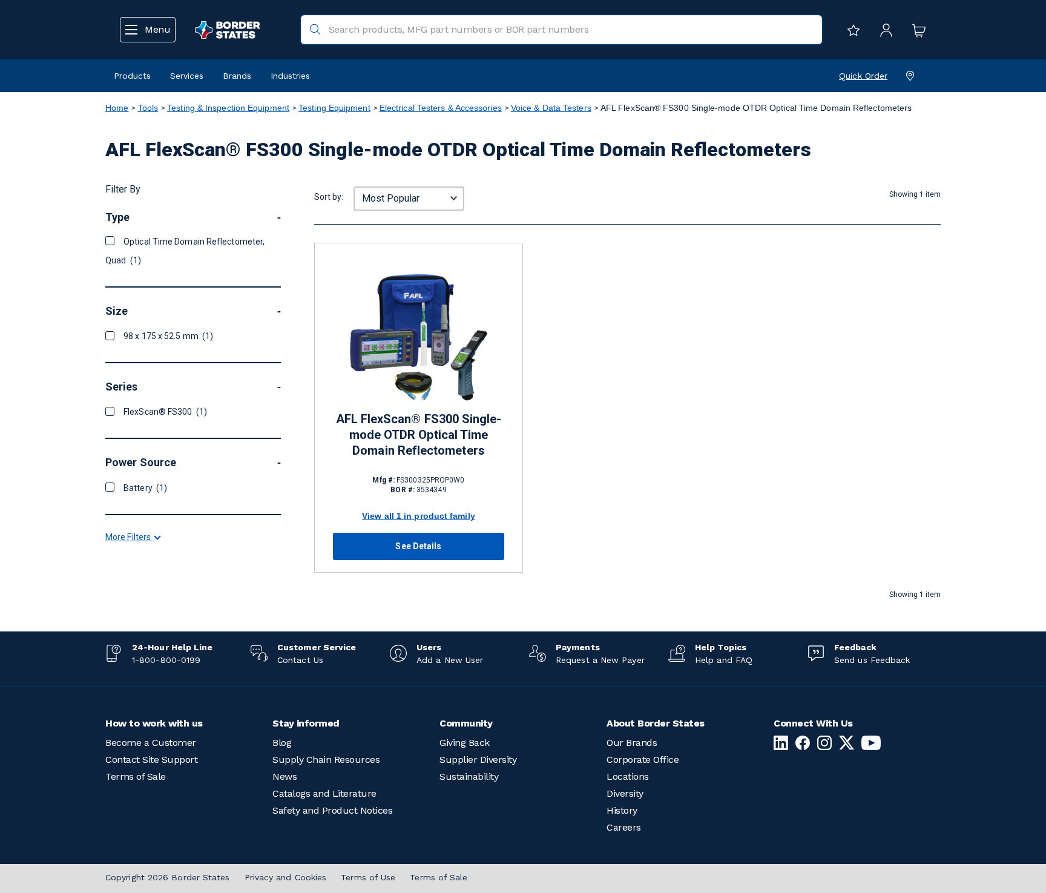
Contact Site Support (151, 759)
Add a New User (449, 660)
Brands (237, 76)
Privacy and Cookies (286, 877)
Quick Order (863, 76)
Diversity (625, 793)
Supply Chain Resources (326, 759)
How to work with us (154, 723)
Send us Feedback (872, 660)
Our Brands (632, 742)
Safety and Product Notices (332, 810)
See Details (418, 546)
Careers (624, 827)
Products (132, 76)
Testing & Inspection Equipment (228, 108)
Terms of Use (368, 877)
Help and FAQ (723, 660)
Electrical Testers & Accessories (441, 108)
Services (186, 76)
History (622, 810)
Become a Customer (150, 742)
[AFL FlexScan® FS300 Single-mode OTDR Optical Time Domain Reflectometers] (418, 336)
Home (116, 108)
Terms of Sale (135, 776)
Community (466, 723)
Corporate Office (643, 759)
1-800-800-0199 (166, 660)
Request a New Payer (600, 660)
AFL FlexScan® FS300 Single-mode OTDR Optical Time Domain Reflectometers (419, 435)
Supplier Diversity (477, 759)
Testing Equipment (334, 108)
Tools (148, 108)
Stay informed (306, 723)
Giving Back (464, 742)
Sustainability (468, 776)
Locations (628, 776)
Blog (281, 742)
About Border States (656, 723)
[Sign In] (883, 29)
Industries (290, 76)
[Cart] (916, 29)
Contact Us (300, 660)
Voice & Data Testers (551, 108)
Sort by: (328, 197)
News (284, 776)
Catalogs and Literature (324, 793)
